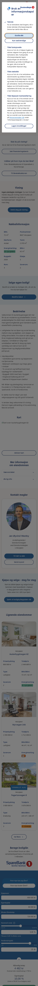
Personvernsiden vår (17, 118)
